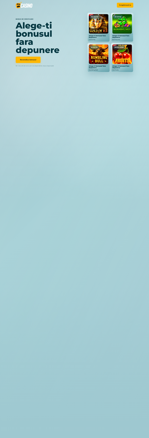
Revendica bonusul (28, 60)
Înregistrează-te (125, 5)
